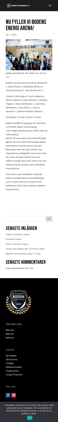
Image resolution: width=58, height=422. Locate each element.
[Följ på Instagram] (13, 395)
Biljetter (10, 334)
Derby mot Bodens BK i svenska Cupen (25, 248)
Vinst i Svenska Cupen (17, 244)
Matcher (10, 330)
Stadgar (10, 363)
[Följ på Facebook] (8, 395)
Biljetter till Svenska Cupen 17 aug (23, 253)
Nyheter (10, 337)
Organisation (12, 371)
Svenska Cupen (13, 239)
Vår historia (11, 359)
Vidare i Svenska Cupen (17, 234)
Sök (49, 218)
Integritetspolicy (14, 374)
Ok (29, 418)
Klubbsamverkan (14, 367)
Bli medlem (11, 355)
